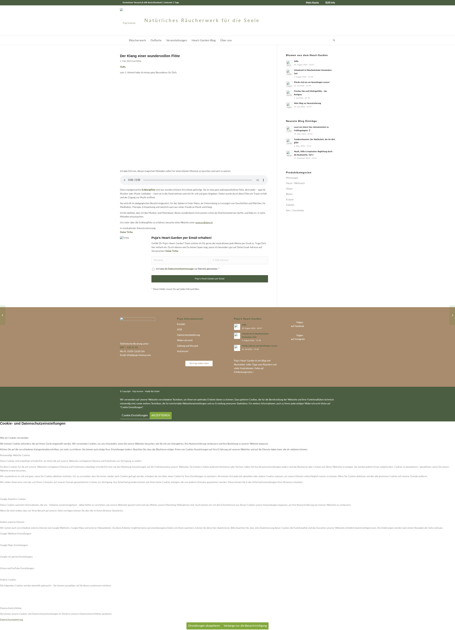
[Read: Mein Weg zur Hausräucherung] (289, 105)
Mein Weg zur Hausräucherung (307, 103)
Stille (296, 61)
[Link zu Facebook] (327, 391)
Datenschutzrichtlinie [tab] (11, 608)
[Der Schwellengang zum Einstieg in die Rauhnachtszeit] (452, 315)
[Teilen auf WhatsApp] (259, 296)
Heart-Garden (247, 361)
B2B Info (330, 3)
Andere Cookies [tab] (8, 580)
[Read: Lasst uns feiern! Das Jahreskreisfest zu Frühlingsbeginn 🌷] (289, 129)
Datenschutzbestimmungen (181, 269)
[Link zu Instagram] (332, 391)
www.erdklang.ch (204, 223)
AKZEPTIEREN (160, 415)
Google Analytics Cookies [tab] (13, 499)
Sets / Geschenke (295, 210)
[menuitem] (311, 3)
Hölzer (289, 189)
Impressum (182, 351)
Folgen (299, 322)
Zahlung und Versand (187, 346)
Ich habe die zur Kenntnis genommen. (187, 269)
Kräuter (290, 200)
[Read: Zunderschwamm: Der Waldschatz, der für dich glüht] (289, 141)
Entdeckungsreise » (244, 372)
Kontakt (181, 324)
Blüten (289, 194)
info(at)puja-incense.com (139, 355)
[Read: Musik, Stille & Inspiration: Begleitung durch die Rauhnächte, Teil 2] (289, 153)
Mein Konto (312, 3)
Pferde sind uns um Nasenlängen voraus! (312, 82)
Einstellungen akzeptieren (204, 625)
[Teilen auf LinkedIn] (254, 296)
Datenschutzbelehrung (188, 335)
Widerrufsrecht (185, 340)
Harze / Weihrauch (295, 183)
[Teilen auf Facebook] (265, 296)
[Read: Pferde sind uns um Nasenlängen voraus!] (289, 84)
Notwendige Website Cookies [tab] (15, 455)
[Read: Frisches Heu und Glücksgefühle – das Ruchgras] (289, 93)
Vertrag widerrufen (199, 363)
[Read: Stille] (289, 63)
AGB (179, 330)
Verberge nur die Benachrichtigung (245, 625)
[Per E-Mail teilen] (248, 296)
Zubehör (290, 205)
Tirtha (138, 61)
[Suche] (333, 40)
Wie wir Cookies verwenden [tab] (14, 438)
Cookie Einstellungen (135, 415)
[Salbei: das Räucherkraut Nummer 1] (3, 315)
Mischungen (292, 178)
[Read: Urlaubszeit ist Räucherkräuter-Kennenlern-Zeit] (289, 72)
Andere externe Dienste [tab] (12, 522)
